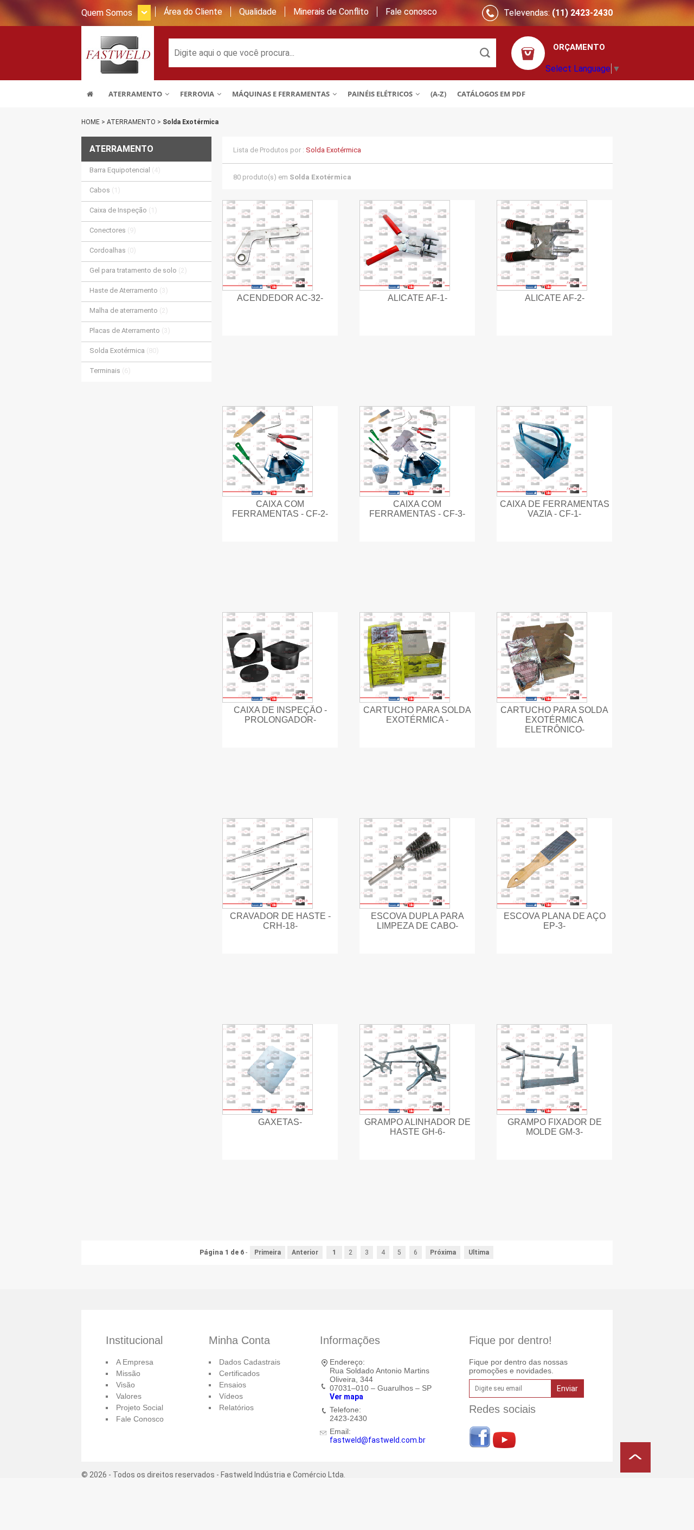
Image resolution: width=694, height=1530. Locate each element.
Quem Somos (106, 13)
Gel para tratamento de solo (138, 270)
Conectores (112, 230)
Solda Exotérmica (191, 122)
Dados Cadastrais (249, 1362)
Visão (125, 1384)
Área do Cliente (193, 12)
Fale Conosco (140, 1419)
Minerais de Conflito (331, 12)
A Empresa (134, 1362)
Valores (129, 1396)
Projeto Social (139, 1407)
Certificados (239, 1373)
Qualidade (258, 12)
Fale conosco (411, 12)
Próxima (443, 1252)
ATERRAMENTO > (135, 122)
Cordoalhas (112, 250)
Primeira (267, 1252)
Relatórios (236, 1407)
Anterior (305, 1252)
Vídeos (231, 1396)
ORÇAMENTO (579, 47)
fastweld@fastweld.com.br (378, 1440)
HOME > (94, 122)
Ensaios (232, 1384)
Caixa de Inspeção (123, 210)
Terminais (110, 371)
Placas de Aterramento (129, 330)
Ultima (478, 1252)
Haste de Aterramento (128, 290)
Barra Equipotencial (124, 170)
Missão (128, 1373)
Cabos (104, 190)
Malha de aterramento (128, 310)
